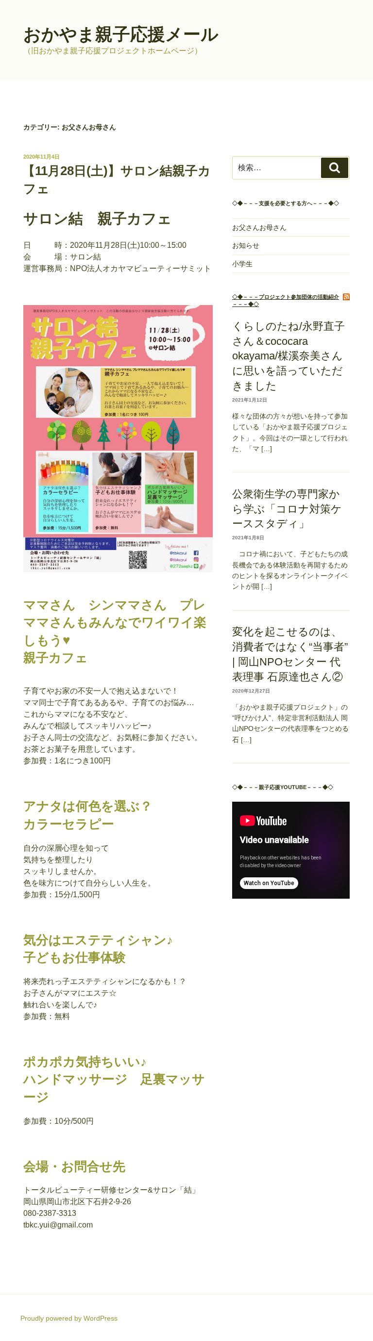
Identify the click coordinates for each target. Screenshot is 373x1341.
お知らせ (245, 245)
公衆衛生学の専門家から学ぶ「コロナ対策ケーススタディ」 (287, 509)
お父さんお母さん (259, 227)
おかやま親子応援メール (121, 34)
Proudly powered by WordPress (69, 1318)
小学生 (242, 264)
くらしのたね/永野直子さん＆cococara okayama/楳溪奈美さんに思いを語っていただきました (288, 356)
